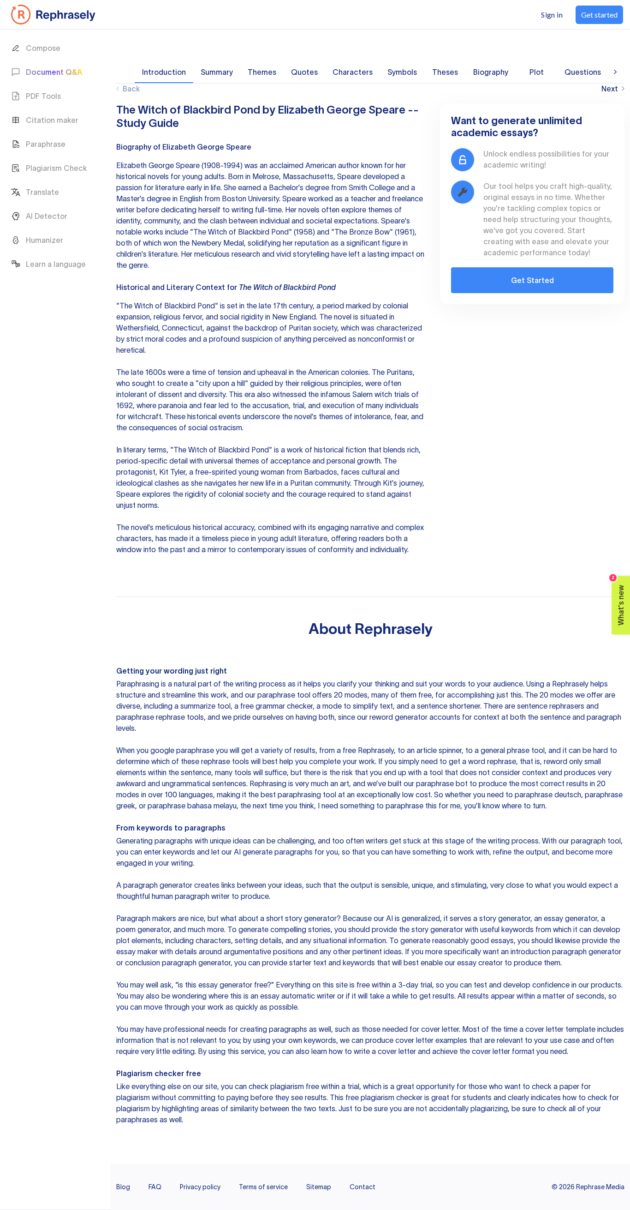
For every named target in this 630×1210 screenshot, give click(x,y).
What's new (618, 600)
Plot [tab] (536, 72)
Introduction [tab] (164, 72)
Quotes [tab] (304, 72)
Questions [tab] (583, 72)
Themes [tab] (262, 72)
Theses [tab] (445, 72)
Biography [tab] (490, 72)
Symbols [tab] (402, 72)
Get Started (532, 280)
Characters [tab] (353, 72)
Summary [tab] (217, 72)
